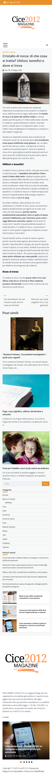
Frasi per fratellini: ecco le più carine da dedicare (26, 468)
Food (4, 522)
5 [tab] (31, 762)
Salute (5, 539)
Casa (4, 506)
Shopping (6, 543)
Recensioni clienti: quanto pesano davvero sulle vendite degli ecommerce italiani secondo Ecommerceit (25, 566)
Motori (5, 531)
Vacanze (6, 547)
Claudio (9, 756)
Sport (5, 510)
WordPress (39, 771)
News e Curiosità (9, 499)
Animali (5, 495)
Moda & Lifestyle (9, 526)
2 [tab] (24, 762)
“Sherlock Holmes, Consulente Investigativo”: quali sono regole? (24, 356)
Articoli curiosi (9, 52)
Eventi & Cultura (9, 518)
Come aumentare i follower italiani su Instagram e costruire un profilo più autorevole (32, 625)
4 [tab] (29, 762)
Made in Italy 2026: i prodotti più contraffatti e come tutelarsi (25, 572)
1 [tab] (21, 762)
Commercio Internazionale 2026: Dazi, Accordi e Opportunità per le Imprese (32, 611)
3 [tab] (26, 762)
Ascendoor (18, 771)
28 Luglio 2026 (21, 756)
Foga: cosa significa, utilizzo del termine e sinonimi (23, 413)
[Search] (47, 45)
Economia (6, 514)
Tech (4, 535)
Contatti (6, 717)
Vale (6, 70)
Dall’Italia (8, 502)
